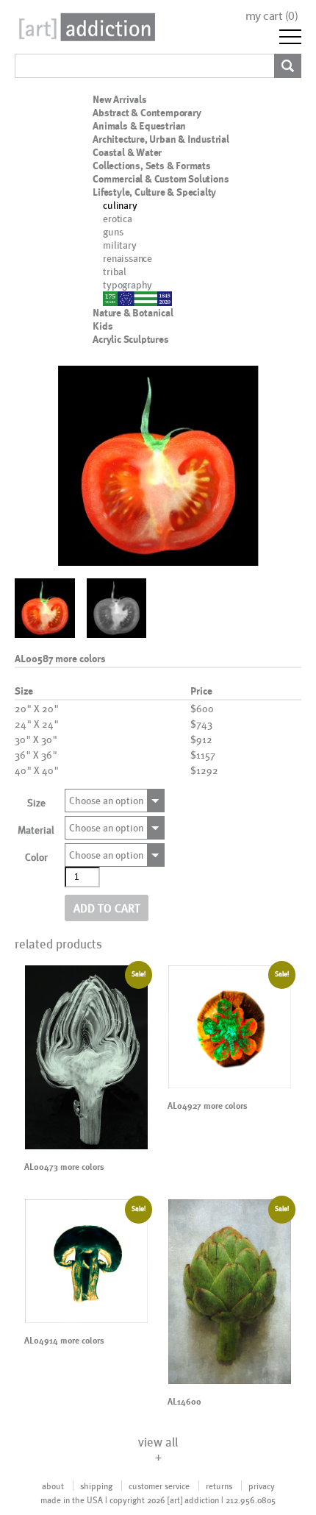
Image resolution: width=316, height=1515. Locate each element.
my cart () (271, 16)
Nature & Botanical (133, 313)
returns (219, 1485)
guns (113, 231)
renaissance (127, 258)
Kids (102, 326)
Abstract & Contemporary (147, 112)
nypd (113, 297)
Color (36, 857)
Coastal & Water (127, 152)
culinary (120, 205)
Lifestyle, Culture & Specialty (154, 192)
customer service (159, 1485)
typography (127, 284)
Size (36, 802)
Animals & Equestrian (139, 126)
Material (36, 829)
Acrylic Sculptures (130, 339)
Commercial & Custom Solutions (161, 179)
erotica (117, 218)
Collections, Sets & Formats (152, 165)
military (119, 244)
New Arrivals (120, 99)
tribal (114, 271)
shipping (96, 1485)
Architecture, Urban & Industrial (161, 139)
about (53, 1485)
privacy (261, 1485)
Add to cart (106, 908)
